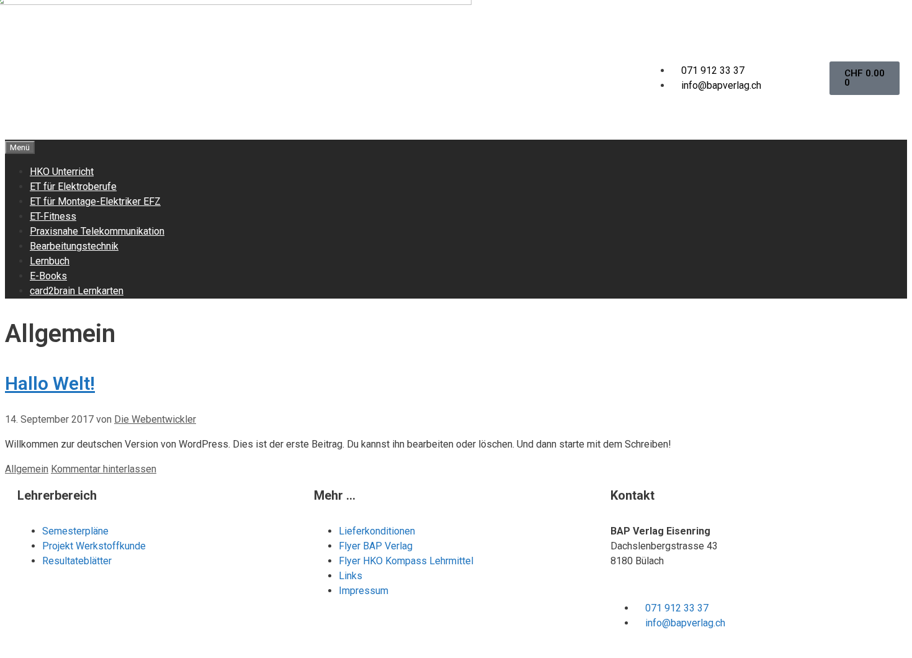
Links (350, 576)
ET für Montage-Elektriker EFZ (95, 201)
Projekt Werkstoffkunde (94, 546)
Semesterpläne (76, 531)
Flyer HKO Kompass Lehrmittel (406, 561)
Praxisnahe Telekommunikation (97, 231)
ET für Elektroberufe (73, 186)
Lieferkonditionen (377, 531)
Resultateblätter (77, 561)
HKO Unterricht (62, 172)
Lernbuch (49, 261)
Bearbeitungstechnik (74, 246)
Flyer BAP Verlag (376, 546)
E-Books (48, 276)
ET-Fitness (53, 216)
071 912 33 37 (712, 70)
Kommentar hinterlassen (103, 469)
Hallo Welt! (50, 383)
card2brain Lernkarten (76, 291)
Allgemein (26, 469)
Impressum (363, 591)
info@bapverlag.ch (721, 85)
